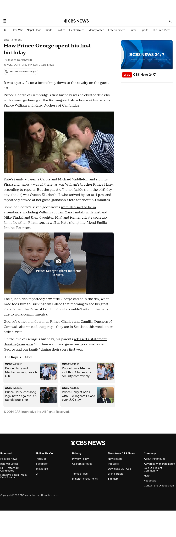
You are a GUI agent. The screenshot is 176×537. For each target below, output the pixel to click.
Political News (8, 458)
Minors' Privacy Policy (85, 478)
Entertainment (116, 30)
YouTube (41, 458)
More (29, 357)
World (49, 30)
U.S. (6, 30)
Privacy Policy (80, 458)
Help (147, 475)
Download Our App (119, 468)
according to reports (19, 189)
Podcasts (113, 463)
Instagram (42, 468)
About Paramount (154, 458)
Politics (61, 30)
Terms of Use (80, 473)
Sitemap (113, 478)
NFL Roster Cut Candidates (9, 469)
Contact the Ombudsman (159, 485)
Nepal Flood (34, 30)
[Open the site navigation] (27, 21)
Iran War (18, 30)
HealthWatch (76, 30)
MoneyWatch (96, 30)
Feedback (150, 480)
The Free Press (161, 30)
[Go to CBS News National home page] (76, 21)
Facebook (42, 463)
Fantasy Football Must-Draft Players (14, 476)
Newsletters (115, 458)
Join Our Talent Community (153, 469)
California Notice (82, 463)
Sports (144, 30)
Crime (133, 30)
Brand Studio (115, 473)
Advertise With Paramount (159, 463)
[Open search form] (170, 21)
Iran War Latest (9, 463)
